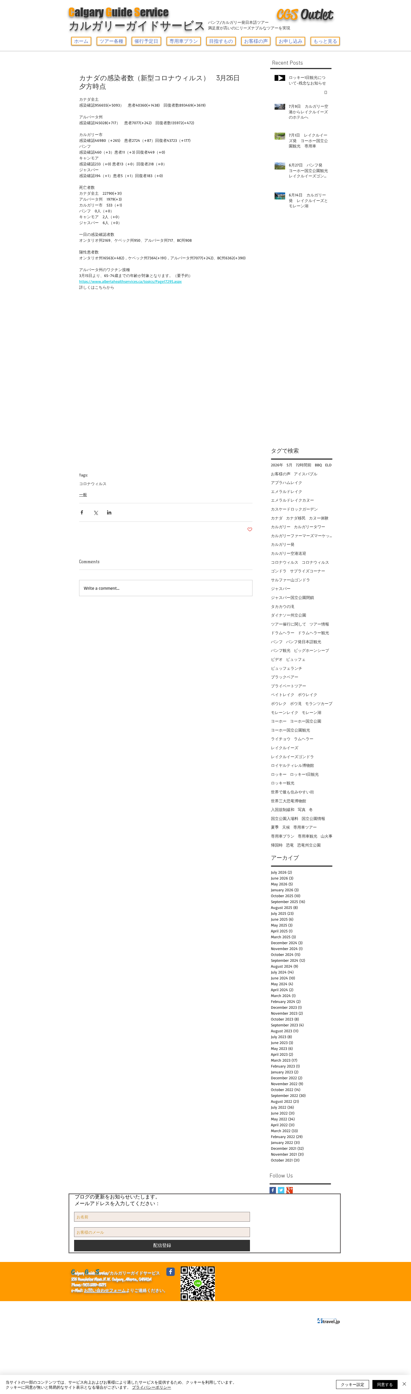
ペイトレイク (282, 694)
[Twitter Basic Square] (281, 1190)
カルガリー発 (282, 544)
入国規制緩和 (282, 809)
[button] (111, 41)
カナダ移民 (296, 518)
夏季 (275, 827)
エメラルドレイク (286, 491)
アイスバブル (305, 473)
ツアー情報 (319, 624)
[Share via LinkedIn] (109, 512)
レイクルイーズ (284, 747)
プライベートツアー (288, 685)
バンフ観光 (280, 650)
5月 (289, 464)
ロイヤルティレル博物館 (292, 765)
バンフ (277, 641)
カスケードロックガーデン (294, 509)
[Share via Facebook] (81, 512)
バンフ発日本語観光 (303, 641)
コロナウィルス (93, 483)
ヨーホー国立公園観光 (290, 730)
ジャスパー (280, 588)
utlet (305, 14)
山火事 (326, 836)
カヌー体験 (319, 518)
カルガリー (280, 526)
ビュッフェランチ (286, 668)
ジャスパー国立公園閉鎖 (292, 597)
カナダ (277, 518)
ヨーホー (279, 721)
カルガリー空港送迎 (288, 553)
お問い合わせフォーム (105, 1290)
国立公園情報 (313, 818)
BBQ (318, 464)
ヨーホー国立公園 (305, 721)
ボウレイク (307, 694)
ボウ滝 (296, 703)
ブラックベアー (284, 676)
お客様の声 (280, 473)
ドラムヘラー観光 (313, 632)
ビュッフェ (296, 659)
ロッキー (279, 774)
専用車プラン (282, 836)
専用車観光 (307, 836)
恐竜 (290, 845)
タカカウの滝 (282, 606)
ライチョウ (280, 738)
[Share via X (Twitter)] (95, 512)
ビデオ (277, 659)
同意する (385, 1384)
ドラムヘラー (282, 632)
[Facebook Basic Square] (273, 1190)
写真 (302, 809)
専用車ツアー (305, 827)
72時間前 (303, 464)
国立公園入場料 (284, 818)
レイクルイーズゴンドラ (292, 756)
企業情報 (82, 1306)
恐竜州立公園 (309, 845)
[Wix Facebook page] (170, 1272)
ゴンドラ (279, 570)
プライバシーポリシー (172, 1306)
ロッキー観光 (282, 783)
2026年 (277, 464)
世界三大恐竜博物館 (288, 800)
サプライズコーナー (307, 570)
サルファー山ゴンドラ (290, 579)
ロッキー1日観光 (304, 774)
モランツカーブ (318, 703)
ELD (328, 464)
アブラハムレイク (286, 482)
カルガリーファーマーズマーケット (301, 535)
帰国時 (277, 845)
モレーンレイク (284, 712)
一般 (83, 494)
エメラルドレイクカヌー (292, 500)
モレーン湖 (311, 712)
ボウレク (279, 703)
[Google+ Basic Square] (289, 1190)
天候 (286, 827)
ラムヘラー (303, 738)
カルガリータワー (309, 526)
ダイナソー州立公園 (288, 615)
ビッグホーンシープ (311, 650)
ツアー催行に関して (288, 624)
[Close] (404, 1384)
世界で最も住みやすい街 (292, 791)
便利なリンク (111, 1306)
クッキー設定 (352, 1384)
